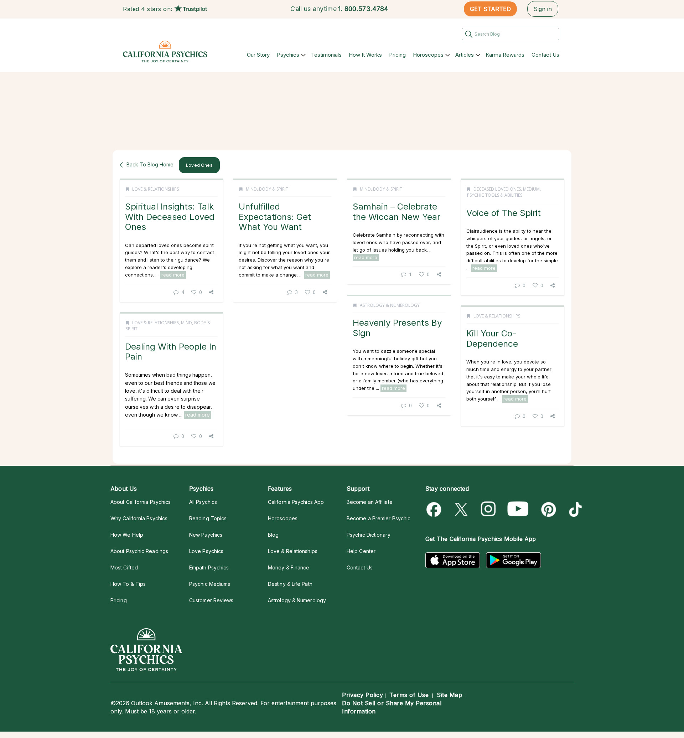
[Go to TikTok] (574, 509)
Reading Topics (208, 518)
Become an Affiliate (370, 502)
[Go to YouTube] (518, 509)
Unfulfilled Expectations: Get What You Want (275, 216)
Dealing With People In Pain (170, 351)
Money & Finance (288, 567)
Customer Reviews (211, 600)
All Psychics (203, 502)
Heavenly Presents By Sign (397, 328)
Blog (273, 535)
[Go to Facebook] (435, 509)
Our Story (258, 54)
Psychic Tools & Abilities (494, 195)
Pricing (397, 54)
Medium (531, 189)
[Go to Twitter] (462, 509)
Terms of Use (409, 694)
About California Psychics (140, 502)
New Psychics (205, 535)
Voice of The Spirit (503, 213)
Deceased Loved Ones (497, 189)
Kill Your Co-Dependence (492, 338)
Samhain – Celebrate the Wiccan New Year (396, 211)
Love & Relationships (155, 189)
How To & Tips (128, 584)
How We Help (126, 535)
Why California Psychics (138, 518)
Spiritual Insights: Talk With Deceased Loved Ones (169, 216)
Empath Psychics (209, 567)
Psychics (288, 54)
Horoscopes (428, 54)
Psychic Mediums (209, 584)
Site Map (449, 694)
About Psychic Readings (139, 551)
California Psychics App (296, 502)
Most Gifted (124, 567)
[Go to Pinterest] (547, 509)
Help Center (361, 551)
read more (173, 275)
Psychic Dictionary (368, 535)
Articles (464, 54)
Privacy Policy (362, 694)
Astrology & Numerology (390, 305)
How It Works (365, 54)
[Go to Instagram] (488, 509)
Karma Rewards (505, 54)
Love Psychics (206, 551)
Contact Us (545, 54)
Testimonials (326, 54)
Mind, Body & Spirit (267, 189)
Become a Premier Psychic (378, 518)
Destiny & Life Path (290, 584)
